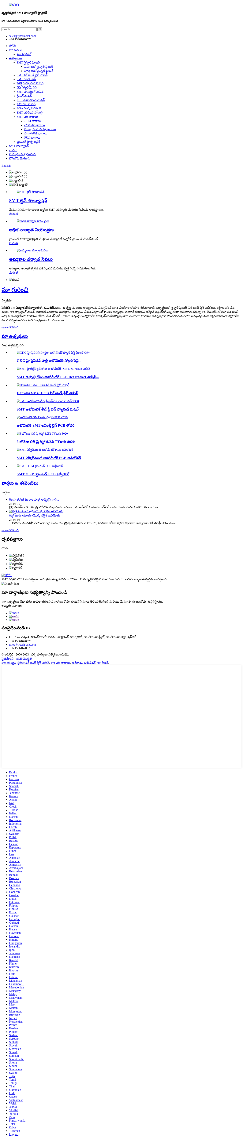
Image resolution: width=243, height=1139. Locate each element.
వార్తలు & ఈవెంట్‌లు (20, 483)
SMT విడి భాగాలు (27, 116)
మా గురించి (15, 50)
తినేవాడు (77, 662)
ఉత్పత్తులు (15, 58)
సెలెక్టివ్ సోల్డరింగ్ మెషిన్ (30, 83)
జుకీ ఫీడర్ (89, 662)
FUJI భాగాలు (32, 137)
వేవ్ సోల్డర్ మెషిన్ (27, 87)
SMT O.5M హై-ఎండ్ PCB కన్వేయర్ (43, 474)
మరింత (13, 213)
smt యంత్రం (9, 662)
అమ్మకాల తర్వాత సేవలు (31, 259)
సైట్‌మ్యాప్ (7, 658)
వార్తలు (13, 150)
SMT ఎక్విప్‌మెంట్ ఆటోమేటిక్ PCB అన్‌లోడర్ (49, 458)
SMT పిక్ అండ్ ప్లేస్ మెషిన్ (32, 75)
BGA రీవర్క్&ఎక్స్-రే (29, 108)
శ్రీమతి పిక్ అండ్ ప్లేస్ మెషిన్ (33, 662)
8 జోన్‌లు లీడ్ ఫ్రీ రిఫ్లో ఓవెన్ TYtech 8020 (46, 442)
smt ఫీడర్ (102, 662)
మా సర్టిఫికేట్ (24, 54)
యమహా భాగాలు (34, 125)
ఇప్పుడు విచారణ (12, 605)
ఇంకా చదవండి (10, 327)
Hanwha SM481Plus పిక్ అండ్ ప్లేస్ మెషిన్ (47, 393)
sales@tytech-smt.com (22, 644)
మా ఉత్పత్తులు (15, 336)
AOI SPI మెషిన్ (26, 104)
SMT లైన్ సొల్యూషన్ (28, 200)
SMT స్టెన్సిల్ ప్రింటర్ (28, 62)
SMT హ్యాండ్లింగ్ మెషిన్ (30, 91)
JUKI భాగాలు (32, 120)
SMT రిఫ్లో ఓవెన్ (26, 79)
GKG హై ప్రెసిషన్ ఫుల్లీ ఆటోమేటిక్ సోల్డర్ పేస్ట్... (49, 361)
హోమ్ (12, 45)
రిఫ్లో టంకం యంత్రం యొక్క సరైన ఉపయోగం (34, 515)
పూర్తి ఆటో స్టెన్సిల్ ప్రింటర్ (38, 70)
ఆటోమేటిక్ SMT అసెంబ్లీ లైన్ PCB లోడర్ (45, 425)
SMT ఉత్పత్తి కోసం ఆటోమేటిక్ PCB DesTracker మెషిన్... (58, 377)
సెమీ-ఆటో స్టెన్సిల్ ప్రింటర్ (38, 66)
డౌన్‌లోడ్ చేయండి (19, 158)
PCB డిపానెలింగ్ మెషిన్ (31, 100)
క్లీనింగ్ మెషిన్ (24, 95)
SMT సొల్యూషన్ (19, 146)
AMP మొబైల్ (24, 658)
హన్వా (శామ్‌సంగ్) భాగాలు (40, 129)
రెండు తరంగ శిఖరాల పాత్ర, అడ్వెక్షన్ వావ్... (34, 499)
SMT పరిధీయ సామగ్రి (30, 112)
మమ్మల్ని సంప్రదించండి (22, 154)
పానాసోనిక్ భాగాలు (35, 133)
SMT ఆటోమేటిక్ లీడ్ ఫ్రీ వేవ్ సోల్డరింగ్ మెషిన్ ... (49, 409)
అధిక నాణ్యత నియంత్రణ (31, 229)
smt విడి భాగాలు (60, 662)
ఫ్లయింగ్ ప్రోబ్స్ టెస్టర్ (28, 141)
